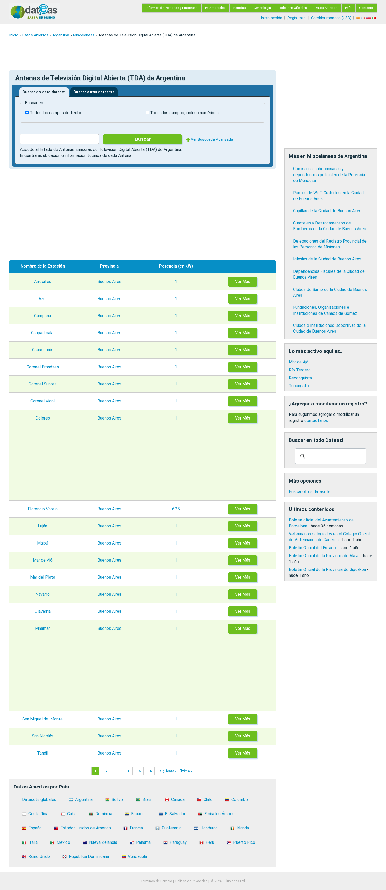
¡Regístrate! (296, 18)
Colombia (239, 799)
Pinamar (42, 628)
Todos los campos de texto (55, 112)
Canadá (178, 799)
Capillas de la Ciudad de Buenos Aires (327, 210)
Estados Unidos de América (85, 827)
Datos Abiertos (326, 8)
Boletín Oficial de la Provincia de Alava (324, 555)
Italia (33, 842)
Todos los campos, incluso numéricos (184, 112)
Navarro (42, 594)
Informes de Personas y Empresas (171, 8)
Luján (42, 525)
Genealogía (262, 8)
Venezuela (137, 856)
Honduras (209, 827)
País (348, 8)
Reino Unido (39, 856)
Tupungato (299, 385)
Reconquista (300, 377)
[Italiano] (374, 18)
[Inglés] (369, 18)
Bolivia (117, 799)
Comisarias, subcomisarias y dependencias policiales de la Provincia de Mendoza (329, 174)
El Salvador (175, 813)
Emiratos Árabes (219, 813)
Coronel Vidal (42, 401)
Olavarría (43, 611)
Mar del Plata (42, 577)
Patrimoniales (215, 8)
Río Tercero (300, 370)
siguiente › (168, 771)
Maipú (42, 543)
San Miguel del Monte (42, 718)
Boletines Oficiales (293, 8)
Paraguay (178, 842)
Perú (210, 842)
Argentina (61, 35)
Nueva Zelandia (103, 842)
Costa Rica (38, 813)
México (63, 842)
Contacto (366, 8)
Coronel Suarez (42, 383)
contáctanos (316, 420)
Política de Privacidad (191, 881)
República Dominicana (89, 856)
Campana (42, 315)
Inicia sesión (271, 18)
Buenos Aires (109, 281)
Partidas (239, 8)
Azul (42, 298)
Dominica (103, 813)
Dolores (42, 418)
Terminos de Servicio (156, 881)
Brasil (147, 799)
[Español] (358, 18)
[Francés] (363, 18)
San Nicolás (42, 736)
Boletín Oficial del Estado (312, 547)
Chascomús (42, 349)
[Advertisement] (166, 54)
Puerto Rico (244, 842)
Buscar (143, 139)
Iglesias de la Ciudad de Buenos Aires (327, 258)
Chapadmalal (42, 332)
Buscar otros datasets (94, 92)
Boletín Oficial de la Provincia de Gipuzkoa (327, 569)
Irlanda (243, 827)
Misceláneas (84, 35)
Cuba (71, 813)
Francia (136, 827)
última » (185, 771)
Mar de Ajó (43, 560)
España (34, 827)
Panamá (143, 842)
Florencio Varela (43, 508)
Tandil (42, 753)
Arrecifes (42, 281)
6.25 (176, 508)
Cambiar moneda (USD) (331, 18)
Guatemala (171, 827)
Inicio (13, 35)
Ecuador (138, 813)
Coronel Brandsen (43, 366)
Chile (208, 799)
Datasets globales (39, 799)
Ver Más (242, 281)
